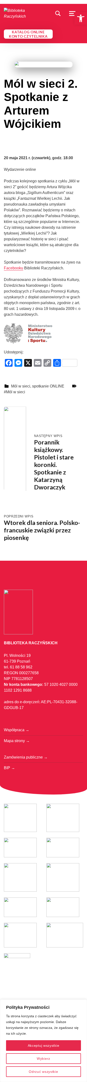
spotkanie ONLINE (48, 386)
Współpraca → (16, 730)
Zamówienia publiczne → (26, 757)
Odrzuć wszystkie (43, 1072)
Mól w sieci (20, 386)
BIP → (9, 768)
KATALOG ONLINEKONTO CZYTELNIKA (28, 34)
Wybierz (43, 1059)
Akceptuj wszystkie (43, 1045)
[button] (80, 18)
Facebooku (13, 268)
